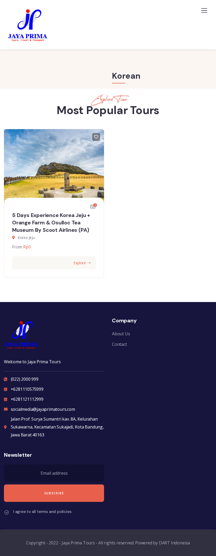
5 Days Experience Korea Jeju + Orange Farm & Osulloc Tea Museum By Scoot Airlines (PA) (51, 222)
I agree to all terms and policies (42, 511)
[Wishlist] (96, 137)
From (17, 247)
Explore (79, 262)
